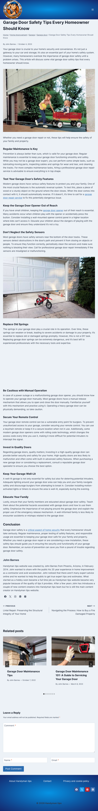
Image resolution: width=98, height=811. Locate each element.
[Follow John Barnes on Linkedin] (20, 596)
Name (8, 760)
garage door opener (53, 210)
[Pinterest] (87, 789)
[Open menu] (92, 10)
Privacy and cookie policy (76, 781)
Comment (10, 725)
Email (55, 760)
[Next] (91, 664)
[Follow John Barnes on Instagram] (15, 596)
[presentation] (24, 650)
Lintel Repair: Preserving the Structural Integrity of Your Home (22, 610)
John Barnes (15, 680)
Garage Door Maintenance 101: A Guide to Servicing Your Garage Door (72, 675)
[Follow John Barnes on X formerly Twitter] (10, 596)
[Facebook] (76, 789)
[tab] (44, 694)
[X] (82, 789)
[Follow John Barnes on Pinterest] (25, 596)
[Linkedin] (93, 789)
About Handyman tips (20, 781)
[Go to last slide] (7, 664)
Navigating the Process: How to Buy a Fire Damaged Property (73, 610)
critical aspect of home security (44, 530)
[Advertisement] (49, 367)
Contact (47, 781)
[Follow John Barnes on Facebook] (5, 596)
